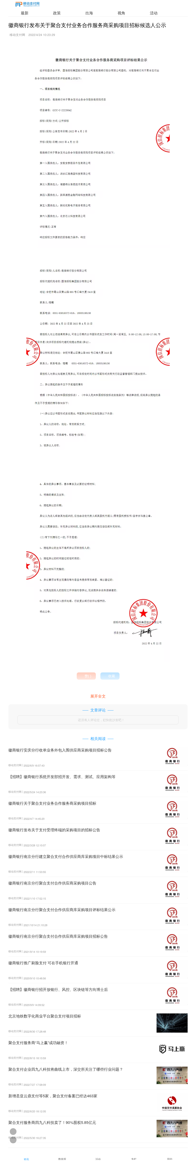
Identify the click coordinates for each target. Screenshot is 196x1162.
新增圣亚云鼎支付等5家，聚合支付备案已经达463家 (52, 1095)
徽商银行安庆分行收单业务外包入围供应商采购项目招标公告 (60, 750)
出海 (89, 13)
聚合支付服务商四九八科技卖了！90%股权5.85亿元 (52, 1122)
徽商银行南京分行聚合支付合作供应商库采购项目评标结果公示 (61, 909)
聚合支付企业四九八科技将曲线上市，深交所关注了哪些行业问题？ (65, 1069)
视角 (121, 13)
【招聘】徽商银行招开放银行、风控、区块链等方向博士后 (58, 989)
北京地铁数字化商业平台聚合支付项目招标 (44, 1016)
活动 (154, 13)
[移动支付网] (27, 5)
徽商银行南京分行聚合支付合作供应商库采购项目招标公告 (58, 936)
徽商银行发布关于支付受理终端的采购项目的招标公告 (54, 829)
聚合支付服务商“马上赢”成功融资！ (38, 1042)
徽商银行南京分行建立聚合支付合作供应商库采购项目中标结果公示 (65, 856)
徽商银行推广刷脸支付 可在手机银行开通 (43, 962)
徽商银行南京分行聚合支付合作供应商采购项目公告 (52, 883)
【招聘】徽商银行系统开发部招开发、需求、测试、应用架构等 (61, 776)
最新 (24, 13)
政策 (57, 13)
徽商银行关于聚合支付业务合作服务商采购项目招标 (52, 803)
